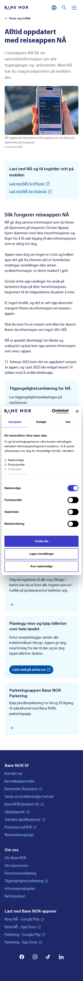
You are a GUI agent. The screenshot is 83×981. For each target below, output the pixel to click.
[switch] (73, 500)
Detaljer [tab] (41, 421)
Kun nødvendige (41, 566)
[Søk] (64, 7)
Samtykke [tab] (15, 421)
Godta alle (41, 541)
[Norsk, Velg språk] (54, 7)
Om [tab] (68, 421)
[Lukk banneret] (77, 411)
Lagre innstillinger (41, 553)
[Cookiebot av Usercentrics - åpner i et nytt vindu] (52, 411)
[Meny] (74, 7)
